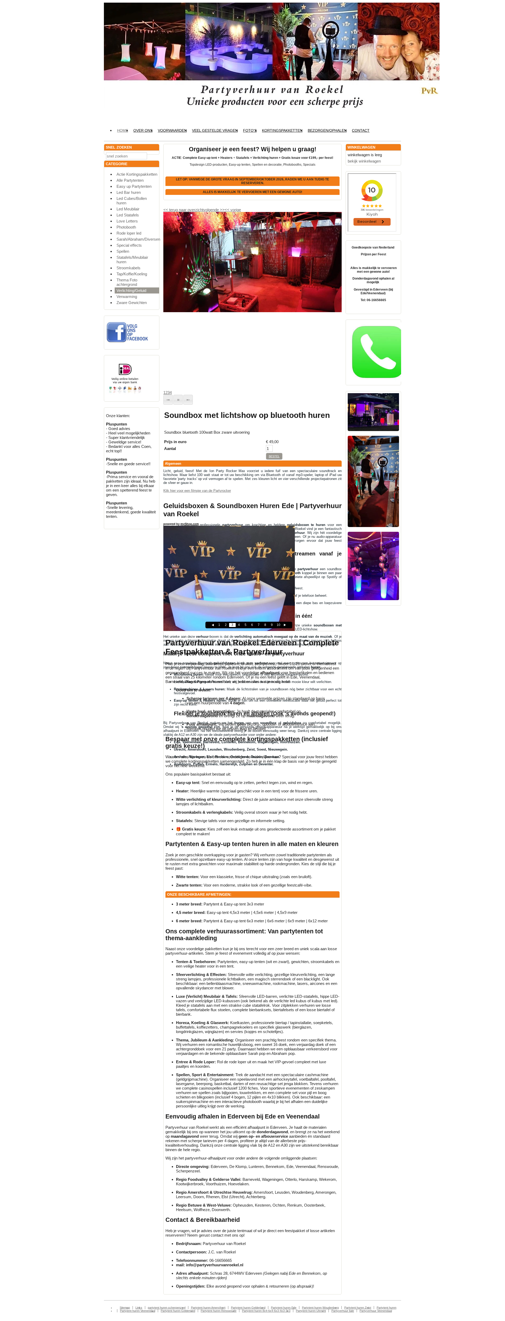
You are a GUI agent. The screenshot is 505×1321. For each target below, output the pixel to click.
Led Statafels (128, 215)
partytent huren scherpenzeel (166, 1307)
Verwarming (127, 296)
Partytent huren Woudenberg (320, 1307)
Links (138, 1307)
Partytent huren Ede (283, 1307)
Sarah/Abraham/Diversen (138, 239)
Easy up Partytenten (134, 186)
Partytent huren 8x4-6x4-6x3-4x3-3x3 (266, 1310)
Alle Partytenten (130, 180)
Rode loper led (129, 233)
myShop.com (189, 523)
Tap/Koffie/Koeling (132, 274)
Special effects (129, 245)
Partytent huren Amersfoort (208, 1307)
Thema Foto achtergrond (127, 282)
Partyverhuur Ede (342, 1310)
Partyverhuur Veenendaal (376, 1310)
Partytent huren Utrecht (311, 1310)
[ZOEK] (154, 156)
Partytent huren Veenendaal (137, 1310)
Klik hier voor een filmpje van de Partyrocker (197, 491)
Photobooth (126, 227)
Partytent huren (386, 1307)
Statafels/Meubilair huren (132, 259)
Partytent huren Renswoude (218, 1310)
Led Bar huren (129, 192)
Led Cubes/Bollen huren (132, 200)
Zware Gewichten (132, 302)
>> (222, 209)
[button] (168, 400)
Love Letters (127, 221)
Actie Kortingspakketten (137, 174)
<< (227, 209)
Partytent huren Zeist (357, 1307)
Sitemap (125, 1307)
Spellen (123, 251)
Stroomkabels (128, 268)
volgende (214, 209)
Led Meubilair (128, 209)
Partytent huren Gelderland (248, 1307)
